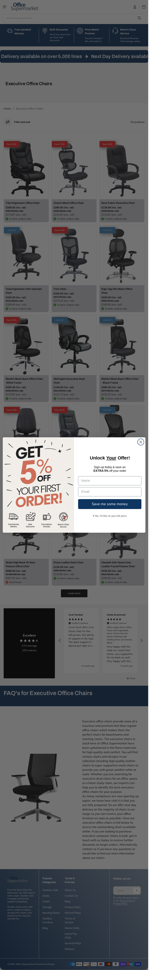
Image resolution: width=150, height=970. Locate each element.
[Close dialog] (141, 442)
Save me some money (110, 504)
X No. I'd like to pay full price (110, 516)
